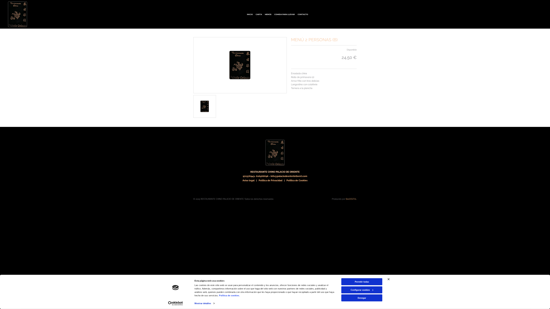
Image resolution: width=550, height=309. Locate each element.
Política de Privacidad (270, 180)
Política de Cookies (297, 180)
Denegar (362, 298)
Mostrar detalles (203, 303)
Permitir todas (362, 282)
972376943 (249, 176)
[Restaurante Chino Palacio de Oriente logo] (240, 65)
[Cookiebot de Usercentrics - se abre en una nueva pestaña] (175, 303)
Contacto (303, 14)
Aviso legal (248, 180)
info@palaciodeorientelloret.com (289, 176)
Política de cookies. (229, 295)
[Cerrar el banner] (389, 279)
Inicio (250, 14)
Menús (268, 14)
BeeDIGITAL (351, 199)
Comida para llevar (284, 14)
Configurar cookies (360, 290)
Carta (259, 14)
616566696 (262, 176)
